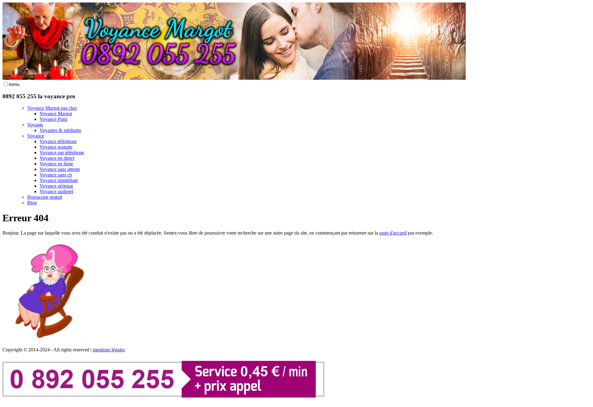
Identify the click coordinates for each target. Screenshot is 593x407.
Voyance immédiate (59, 180)
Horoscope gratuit (44, 197)
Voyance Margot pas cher (52, 108)
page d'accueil (393, 232)
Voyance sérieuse (56, 186)
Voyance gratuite (56, 147)
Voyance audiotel (56, 191)
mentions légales (109, 349)
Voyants (35, 124)
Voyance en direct (57, 158)
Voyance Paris (53, 119)
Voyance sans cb (56, 174)
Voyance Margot (56, 113)
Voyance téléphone (58, 141)
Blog (32, 202)
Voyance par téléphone (62, 152)
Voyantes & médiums (60, 130)
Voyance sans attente (60, 169)
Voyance (35, 135)
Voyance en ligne (56, 163)
